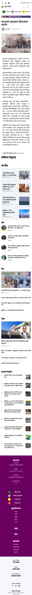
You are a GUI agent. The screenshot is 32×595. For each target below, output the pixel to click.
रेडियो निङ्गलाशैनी (17, 12)
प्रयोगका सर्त (16, 549)
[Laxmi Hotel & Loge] (16, 17)
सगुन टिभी (27, 12)
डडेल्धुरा (16, 517)
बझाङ (16, 519)
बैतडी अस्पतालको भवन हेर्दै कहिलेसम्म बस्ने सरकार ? (15, 342)
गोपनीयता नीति (16, 547)
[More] (30, 222)
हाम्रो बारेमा (16, 544)
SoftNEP (17, 594)
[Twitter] (5, 3)
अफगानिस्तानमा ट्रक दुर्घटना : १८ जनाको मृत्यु (15, 290)
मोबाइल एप (17, 503)
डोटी (16, 522)
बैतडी (16, 512)
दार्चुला (16, 514)
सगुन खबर (8, 29)
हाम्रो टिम (16, 552)
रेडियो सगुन (7, 12)
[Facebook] (2, 3)
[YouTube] (8, 3)
